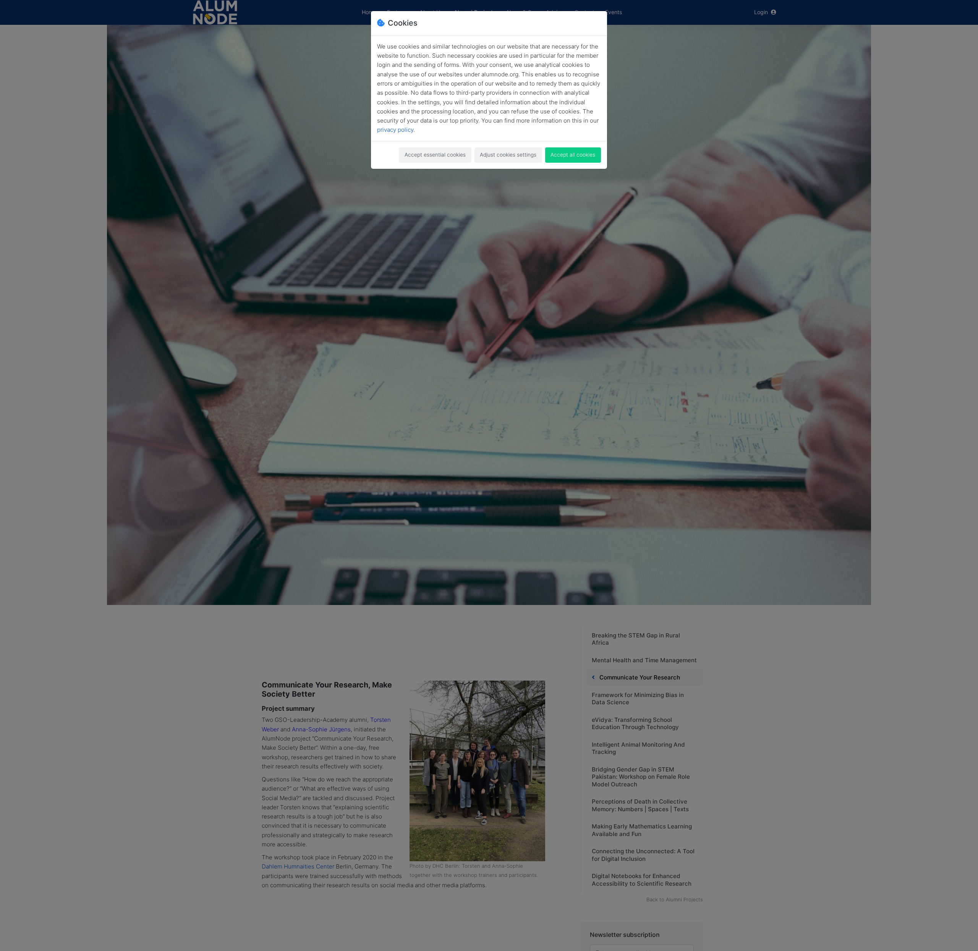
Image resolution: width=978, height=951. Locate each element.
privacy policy (395, 129)
